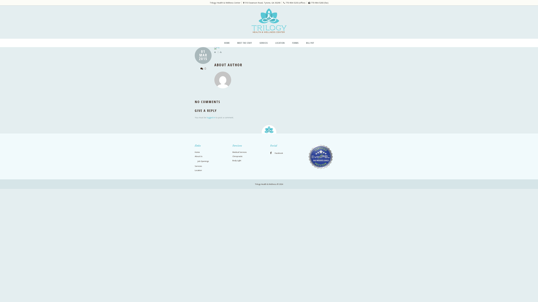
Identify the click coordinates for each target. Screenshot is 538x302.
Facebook (278, 153)
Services (263, 42)
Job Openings (203, 161)
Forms (295, 42)
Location (280, 42)
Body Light (236, 160)
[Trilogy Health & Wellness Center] (269, 20)
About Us (198, 156)
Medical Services (239, 152)
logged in (211, 117)
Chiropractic (237, 156)
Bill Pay (310, 42)
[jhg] (278, 48)
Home (227, 42)
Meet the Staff (244, 42)
